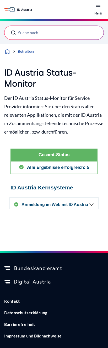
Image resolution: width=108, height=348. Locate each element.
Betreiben (26, 51)
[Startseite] (7, 51)
